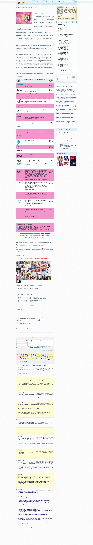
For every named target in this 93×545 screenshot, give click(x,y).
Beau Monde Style (20, 149)
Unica (17, 209)
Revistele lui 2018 (62, 57)
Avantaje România (20, 113)
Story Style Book (22, 226)
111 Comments (50, 9)
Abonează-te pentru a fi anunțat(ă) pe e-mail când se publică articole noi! (63, 78)
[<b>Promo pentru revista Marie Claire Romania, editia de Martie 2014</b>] (33, 272)
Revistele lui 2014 (62, 52)
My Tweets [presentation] (69, 21)
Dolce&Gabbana (41, 132)
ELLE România (19, 170)
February (18, 9)
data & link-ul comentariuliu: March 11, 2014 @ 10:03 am (44, 490)
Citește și (66, 86)
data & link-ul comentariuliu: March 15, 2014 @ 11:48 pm (44, 368)
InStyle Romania (22, 227)
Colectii (59, 28)
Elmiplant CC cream (39, 159)
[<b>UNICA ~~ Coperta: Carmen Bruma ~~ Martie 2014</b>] (43, 261)
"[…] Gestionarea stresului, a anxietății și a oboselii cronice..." (66, 110)
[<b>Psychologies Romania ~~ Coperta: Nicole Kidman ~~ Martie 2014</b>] (28, 276)
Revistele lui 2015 (62, 53)
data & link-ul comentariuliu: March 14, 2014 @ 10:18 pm (44, 379)
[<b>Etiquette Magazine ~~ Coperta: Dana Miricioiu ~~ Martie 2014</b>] (48, 276)
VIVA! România (19, 104)
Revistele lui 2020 (62, 59)
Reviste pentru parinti (45, 233)
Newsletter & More (44, 3)
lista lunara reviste (20, 311)
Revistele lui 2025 (62, 65)
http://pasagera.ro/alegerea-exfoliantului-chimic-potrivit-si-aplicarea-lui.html (34, 444)
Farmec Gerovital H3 (35, 182)
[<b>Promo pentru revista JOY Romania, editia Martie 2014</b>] (48, 261)
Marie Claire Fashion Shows (24, 229)
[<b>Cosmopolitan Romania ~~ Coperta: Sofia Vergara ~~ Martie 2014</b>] (38, 265)
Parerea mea (60, 39)
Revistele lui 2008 (62, 44)
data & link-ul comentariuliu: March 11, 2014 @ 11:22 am (44, 475)
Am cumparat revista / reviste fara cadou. (27, 301)
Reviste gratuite (37, 233)
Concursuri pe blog (61, 29)
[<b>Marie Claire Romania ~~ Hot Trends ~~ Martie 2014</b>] (48, 265)
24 (20, 9)
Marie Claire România (18, 154)
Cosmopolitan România (19, 183)
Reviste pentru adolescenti (35, 235)
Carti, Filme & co (61, 27)
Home (37, 4)
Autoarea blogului (55, 3)
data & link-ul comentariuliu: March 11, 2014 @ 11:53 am (44, 451)
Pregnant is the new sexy (63, 40)
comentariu (24, 318)
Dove (40, 104)
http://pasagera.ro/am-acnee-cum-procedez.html (28, 492)
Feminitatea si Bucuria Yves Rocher (65, 34)
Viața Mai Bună (59, 1)
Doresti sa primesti (20, 253)
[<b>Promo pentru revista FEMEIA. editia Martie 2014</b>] (23, 265)
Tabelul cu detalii (37, 11)
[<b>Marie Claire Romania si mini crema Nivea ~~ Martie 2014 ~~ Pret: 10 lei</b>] (28, 272)
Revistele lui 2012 (62, 49)
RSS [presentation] (74, 21)
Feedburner (58, 90)
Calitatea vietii (60, 25)
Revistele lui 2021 (62, 60)
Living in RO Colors (21, 402)
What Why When (61, 70)
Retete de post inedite (34, 197)
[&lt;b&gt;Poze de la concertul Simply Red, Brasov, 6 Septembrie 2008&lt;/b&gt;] (73, 156)
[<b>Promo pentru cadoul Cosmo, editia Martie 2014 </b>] (43, 265)
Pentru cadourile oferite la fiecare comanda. (66, 134)
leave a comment (25, 319)
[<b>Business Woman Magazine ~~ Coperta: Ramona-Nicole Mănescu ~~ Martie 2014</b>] (18, 261)
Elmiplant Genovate (31, 213)
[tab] (59, 22)
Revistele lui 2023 (62, 63)
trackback (34, 318)
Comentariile (41, 13)
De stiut (59, 30)
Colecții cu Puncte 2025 (49, 1)
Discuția (59, 86)
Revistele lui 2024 (62, 64)
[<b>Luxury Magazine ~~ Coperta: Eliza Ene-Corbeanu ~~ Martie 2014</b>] (18, 280)
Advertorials (60, 24)
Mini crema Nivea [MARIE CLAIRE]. (27, 294)
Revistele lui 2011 (62, 48)
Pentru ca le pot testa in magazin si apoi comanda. (67, 145)
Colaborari (64, 3)
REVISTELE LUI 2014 (20, 5)
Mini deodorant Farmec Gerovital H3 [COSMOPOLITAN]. (31, 300)
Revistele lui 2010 (62, 47)
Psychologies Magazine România (20, 109)
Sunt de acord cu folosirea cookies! (26, 347)
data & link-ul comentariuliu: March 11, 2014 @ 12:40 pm (44, 437)
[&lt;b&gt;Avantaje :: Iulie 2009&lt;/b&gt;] (60, 156)
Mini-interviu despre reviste (42, 237)
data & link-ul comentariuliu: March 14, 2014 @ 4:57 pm (45, 393)
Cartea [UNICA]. (29, 288)
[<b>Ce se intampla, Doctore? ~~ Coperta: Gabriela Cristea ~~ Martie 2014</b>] (43, 272)
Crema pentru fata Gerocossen (31, 193)
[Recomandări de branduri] (75, 86)
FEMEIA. (18, 193)
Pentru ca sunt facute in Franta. (64, 143)
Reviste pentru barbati (45, 235)
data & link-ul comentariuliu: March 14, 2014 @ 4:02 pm (45, 403)
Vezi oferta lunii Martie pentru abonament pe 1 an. (20, 126)
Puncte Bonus (60, 41)
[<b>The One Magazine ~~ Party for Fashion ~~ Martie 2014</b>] (23, 268)
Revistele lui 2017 (62, 55)
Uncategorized (61, 67)
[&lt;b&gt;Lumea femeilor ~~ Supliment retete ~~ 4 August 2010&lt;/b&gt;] (66, 161)
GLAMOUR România (18, 159)
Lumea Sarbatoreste (62, 36)
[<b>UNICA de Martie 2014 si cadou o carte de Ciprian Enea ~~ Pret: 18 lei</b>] (33, 261)
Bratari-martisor (28, 200)
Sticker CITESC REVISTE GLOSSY (29, 237)
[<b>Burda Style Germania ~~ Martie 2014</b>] (28, 261)
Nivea (31, 154)
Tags (71, 86)
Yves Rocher (38, 161)
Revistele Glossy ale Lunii (35, 1)
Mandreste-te (45, 253)
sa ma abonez (33, 347)
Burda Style (18, 146)
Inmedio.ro (24, 74)
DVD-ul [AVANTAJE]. (29, 297)
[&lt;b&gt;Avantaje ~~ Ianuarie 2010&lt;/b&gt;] (60, 161)
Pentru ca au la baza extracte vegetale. (65, 146)
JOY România (19, 200)
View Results (37, 304)
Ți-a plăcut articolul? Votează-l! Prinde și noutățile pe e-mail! (24, 324)
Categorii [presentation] (59, 21)
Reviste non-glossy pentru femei (26, 233)
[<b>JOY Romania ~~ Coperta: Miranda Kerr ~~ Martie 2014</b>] (18, 265)
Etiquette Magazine (20, 84)
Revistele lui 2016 (62, 54)
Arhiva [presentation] (64, 21)
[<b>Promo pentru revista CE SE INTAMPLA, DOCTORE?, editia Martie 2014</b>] (48, 272)
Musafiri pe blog (72, 3)
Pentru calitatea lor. (62, 144)
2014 (22, 9)
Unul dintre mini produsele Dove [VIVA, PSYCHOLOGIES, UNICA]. (33, 298)
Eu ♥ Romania (60, 31)
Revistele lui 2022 (62, 61)
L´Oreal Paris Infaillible (36, 185)
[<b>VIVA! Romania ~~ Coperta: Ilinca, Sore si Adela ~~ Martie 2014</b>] (33, 276)
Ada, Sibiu (19, 419)
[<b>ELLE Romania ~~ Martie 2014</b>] (28, 268)
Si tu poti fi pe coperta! (32, 118)
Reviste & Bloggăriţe (63, 43)
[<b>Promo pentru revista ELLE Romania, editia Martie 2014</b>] (48, 268)
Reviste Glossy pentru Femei (63, 42)
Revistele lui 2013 (62, 51)
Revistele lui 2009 (62, 46)
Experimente (60, 33)
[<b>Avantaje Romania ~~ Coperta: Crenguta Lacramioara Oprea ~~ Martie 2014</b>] (23, 276)
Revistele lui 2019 (62, 58)
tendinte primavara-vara (30, 311)
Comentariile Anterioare (32, 528)
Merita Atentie (60, 37)
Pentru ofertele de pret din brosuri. (64, 142)
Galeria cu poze (45, 11)
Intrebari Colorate (61, 35)
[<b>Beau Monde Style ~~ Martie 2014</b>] (38, 268)
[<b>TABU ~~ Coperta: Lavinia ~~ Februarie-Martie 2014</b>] (43, 276)
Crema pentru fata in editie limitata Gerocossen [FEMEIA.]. (31, 295)
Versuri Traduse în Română (63, 69)
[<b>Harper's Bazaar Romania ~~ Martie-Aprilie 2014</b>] (33, 268)
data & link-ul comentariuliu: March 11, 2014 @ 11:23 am (44, 461)
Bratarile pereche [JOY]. (24, 292)
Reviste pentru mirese (24, 235)
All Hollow (21, 228)
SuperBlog (60, 66)
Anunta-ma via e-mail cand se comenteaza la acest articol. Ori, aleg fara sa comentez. (38, 347)
